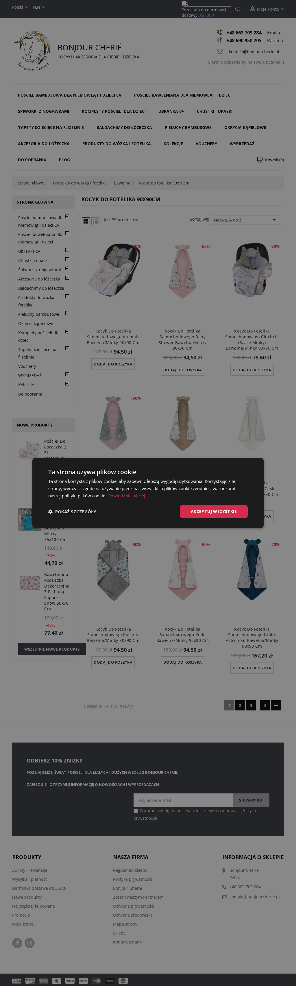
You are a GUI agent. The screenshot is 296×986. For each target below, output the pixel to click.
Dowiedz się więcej (126, 495)
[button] (72, 511)
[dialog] (148, 493)
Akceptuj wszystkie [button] (214, 511)
